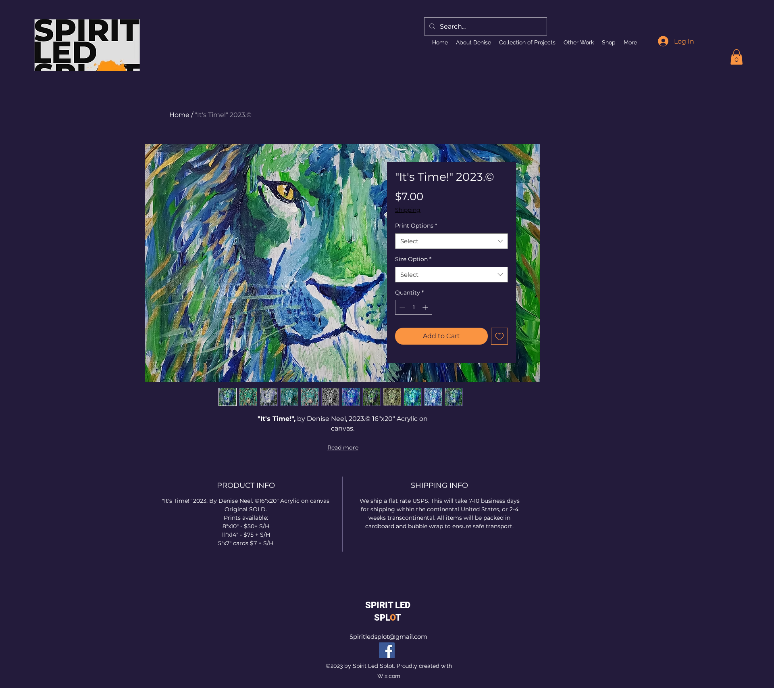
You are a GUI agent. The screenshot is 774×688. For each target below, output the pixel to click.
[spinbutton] (413, 307)
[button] (736, 57)
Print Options (416, 225)
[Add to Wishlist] (499, 336)
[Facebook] (387, 650)
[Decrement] (401, 307)
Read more (342, 447)
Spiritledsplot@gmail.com (388, 636)
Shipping (407, 209)
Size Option (413, 259)
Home (179, 115)
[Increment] (426, 307)
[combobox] (451, 241)
